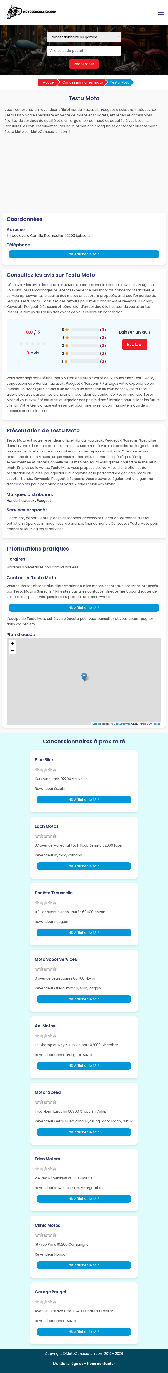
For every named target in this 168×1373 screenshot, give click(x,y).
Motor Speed (48, 1092)
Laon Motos (47, 826)
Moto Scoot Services (56, 959)
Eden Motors (47, 1159)
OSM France (153, 723)
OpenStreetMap (122, 723)
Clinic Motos (47, 1225)
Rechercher (84, 64)
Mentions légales (68, 1363)
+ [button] (12, 643)
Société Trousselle (54, 893)
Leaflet (96, 723)
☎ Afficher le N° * (84, 254)
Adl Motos (45, 1026)
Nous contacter (101, 1363)
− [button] (12, 650)
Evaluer (135, 344)
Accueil (49, 82)
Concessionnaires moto (82, 82)
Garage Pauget (50, 1292)
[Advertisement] (84, 169)
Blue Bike (44, 760)
